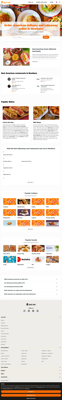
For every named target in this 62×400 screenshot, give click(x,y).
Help (52, 2)
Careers (2, 331)
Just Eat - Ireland (24, 350)
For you (31, 2)
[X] (33, 311)
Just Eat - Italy (23, 353)
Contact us (3, 323)
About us (2, 320)
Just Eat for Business (5, 333)
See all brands (30, 267)
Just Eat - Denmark (4, 358)
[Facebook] (24, 311)
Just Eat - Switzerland (5, 356)
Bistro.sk (2, 353)
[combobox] (27, 37)
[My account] (59, 2)
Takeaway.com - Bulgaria (46, 356)
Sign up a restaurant (4, 380)
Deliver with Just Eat (42, 2)
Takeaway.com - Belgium (46, 350)
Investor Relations (4, 350)
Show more (34, 61)
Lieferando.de (24, 358)
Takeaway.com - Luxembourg (47, 353)
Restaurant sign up (4, 325)
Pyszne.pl (23, 361)
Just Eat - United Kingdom (6, 364)
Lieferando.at (23, 356)
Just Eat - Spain (4, 361)
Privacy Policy (3, 336)
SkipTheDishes (24, 364)
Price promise (3, 339)
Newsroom (3, 344)
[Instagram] (29, 311)
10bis (43, 361)
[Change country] (56, 2)
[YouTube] (37, 311)
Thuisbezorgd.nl (45, 358)
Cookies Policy (3, 341)
